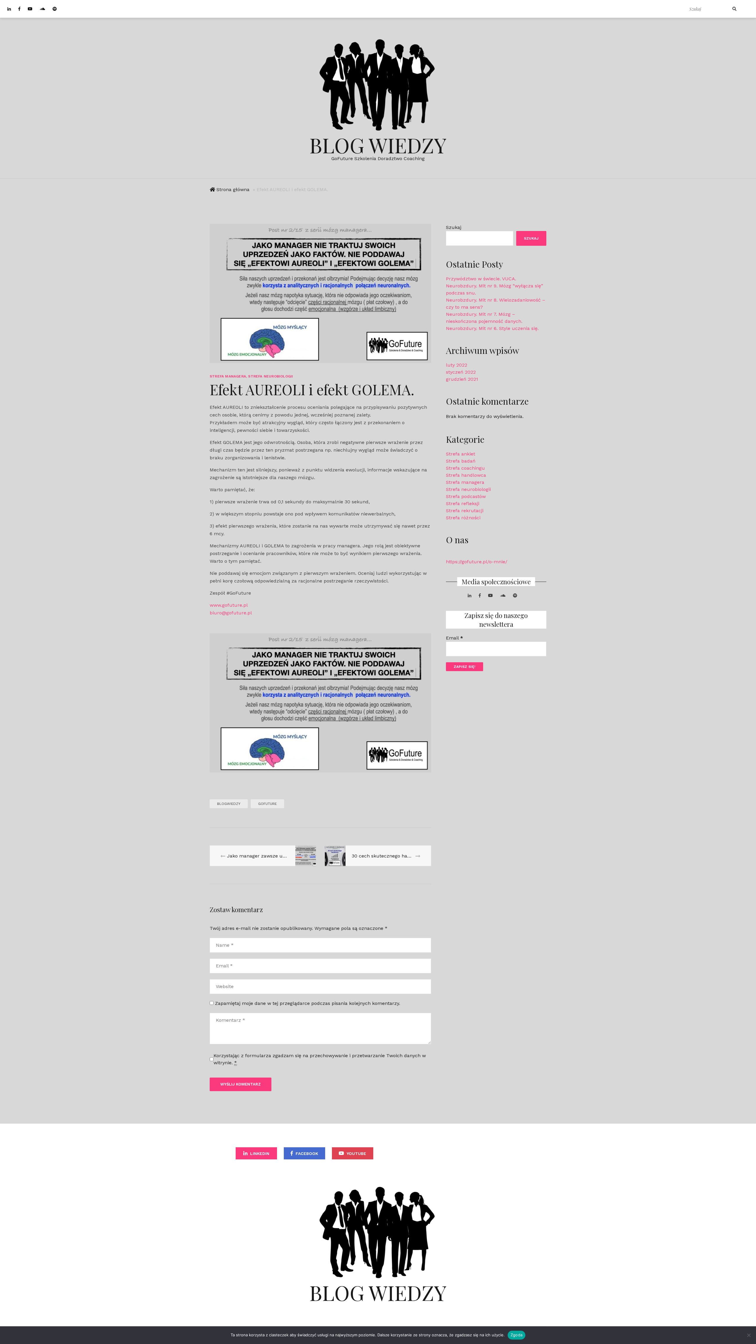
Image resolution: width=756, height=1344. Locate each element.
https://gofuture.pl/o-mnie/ (476, 561)
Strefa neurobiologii (270, 376)
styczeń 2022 (461, 372)
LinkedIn (259, 1153)
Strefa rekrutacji (464, 510)
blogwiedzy (228, 804)
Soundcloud (406, 1153)
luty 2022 (456, 365)
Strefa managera (228, 376)
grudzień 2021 (462, 379)
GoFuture (267, 804)
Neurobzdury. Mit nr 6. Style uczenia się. (492, 328)
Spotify (456, 1153)
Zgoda (516, 1334)
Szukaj (453, 227)
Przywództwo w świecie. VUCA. (481, 279)
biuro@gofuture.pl (231, 613)
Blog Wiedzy (378, 145)
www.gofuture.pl (229, 605)
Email (454, 638)
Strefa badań (460, 461)
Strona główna (233, 189)
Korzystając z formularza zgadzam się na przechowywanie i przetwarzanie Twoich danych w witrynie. (320, 1059)
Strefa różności (463, 517)
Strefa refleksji (462, 503)
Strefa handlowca (466, 475)
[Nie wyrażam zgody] (749, 1335)
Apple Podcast (500, 1153)
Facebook (307, 1153)
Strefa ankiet (460, 454)
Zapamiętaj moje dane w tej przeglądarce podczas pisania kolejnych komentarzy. (307, 1003)
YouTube (356, 1153)
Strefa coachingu (465, 468)
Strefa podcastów (466, 496)
